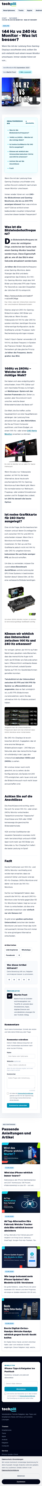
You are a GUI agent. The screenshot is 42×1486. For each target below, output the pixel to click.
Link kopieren (12, 950)
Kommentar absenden (18, 1105)
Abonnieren (21, 1389)
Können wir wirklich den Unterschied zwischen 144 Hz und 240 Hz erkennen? (21, 154)
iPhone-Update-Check (10, 1454)
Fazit (11, 168)
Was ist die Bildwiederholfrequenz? (19, 131)
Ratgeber (13, 18)
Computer (5, 1446)
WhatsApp (26, 950)
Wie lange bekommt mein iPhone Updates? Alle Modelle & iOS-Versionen (18, 1279)
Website (14, 1061)
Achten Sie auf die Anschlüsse (16, 162)
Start (4, 18)
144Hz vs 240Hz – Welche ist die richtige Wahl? (21, 138)
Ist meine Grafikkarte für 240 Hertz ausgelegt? (21, 145)
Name (9, 1053)
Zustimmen (21, 1482)
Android (4, 1440)
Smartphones (9, 10)
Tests (20, 10)
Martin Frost (9, 72)
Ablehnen (21, 1476)
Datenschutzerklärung (25, 1093)
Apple (29, 10)
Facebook (10, 955)
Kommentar (11, 1074)
